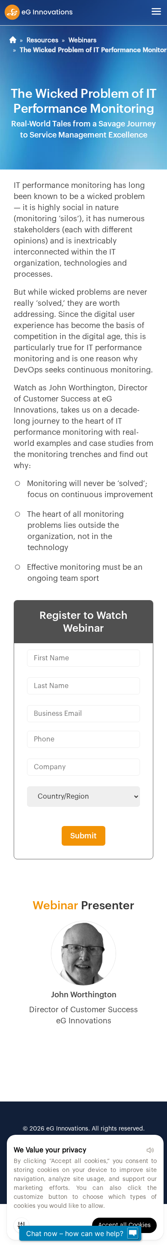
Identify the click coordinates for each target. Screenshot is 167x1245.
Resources (42, 40)
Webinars (82, 40)
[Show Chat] (132, 1233)
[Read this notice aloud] (150, 1150)
